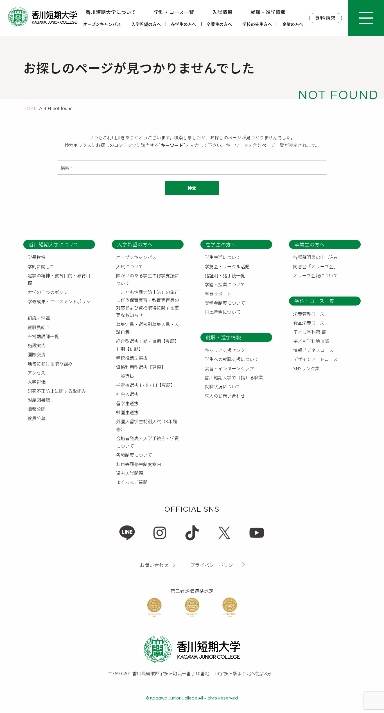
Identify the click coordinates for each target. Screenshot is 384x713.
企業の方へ (292, 24)
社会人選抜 (127, 394)
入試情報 (222, 11)
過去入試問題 (129, 473)
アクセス (36, 372)
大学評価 (37, 381)
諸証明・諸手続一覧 (225, 275)
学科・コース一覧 (174, 11)
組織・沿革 (39, 318)
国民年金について (223, 311)
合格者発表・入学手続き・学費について (147, 442)
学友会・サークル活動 (227, 266)
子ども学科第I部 (309, 331)
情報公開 (37, 408)
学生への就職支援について (232, 359)
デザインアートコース (315, 359)
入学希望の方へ (146, 24)
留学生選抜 (127, 403)
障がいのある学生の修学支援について (147, 279)
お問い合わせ (154, 564)
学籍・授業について (225, 284)
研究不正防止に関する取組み (57, 390)
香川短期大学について (111, 11)
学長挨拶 (37, 257)
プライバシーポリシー (214, 564)
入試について (129, 266)
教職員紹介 (39, 327)
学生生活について (223, 257)
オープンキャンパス (102, 24)
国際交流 (37, 354)
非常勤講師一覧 (43, 336)
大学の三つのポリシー (50, 292)
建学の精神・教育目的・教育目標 (59, 279)
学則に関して (41, 266)
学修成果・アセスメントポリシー (59, 305)
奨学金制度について (225, 302)
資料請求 (325, 17)
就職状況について (223, 386)
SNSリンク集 (306, 368)
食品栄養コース (308, 322)
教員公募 (37, 418)
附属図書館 (39, 399)
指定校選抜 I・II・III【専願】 (145, 385)
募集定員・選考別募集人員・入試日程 (147, 328)
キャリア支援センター (227, 350)
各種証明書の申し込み (315, 257)
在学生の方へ (183, 24)
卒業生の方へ (219, 24)
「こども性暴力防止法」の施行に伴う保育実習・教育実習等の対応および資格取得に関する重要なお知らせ (147, 303)
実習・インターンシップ (229, 368)
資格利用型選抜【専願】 (141, 367)
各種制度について (134, 454)
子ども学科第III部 (311, 341)
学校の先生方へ (257, 24)
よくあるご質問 (132, 482)
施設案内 (37, 345)
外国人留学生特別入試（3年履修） (146, 425)
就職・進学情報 (268, 11)
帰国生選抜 (127, 412)
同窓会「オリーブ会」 (315, 266)
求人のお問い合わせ (225, 395)
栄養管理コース (308, 313)
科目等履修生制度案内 (138, 464)
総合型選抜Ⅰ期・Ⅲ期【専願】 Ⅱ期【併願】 (148, 345)
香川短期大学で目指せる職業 (234, 377)
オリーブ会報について (315, 275)
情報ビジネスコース (313, 350)
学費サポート (218, 293)
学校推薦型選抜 (132, 357)
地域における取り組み (50, 363)
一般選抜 (125, 376)
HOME (30, 108)
